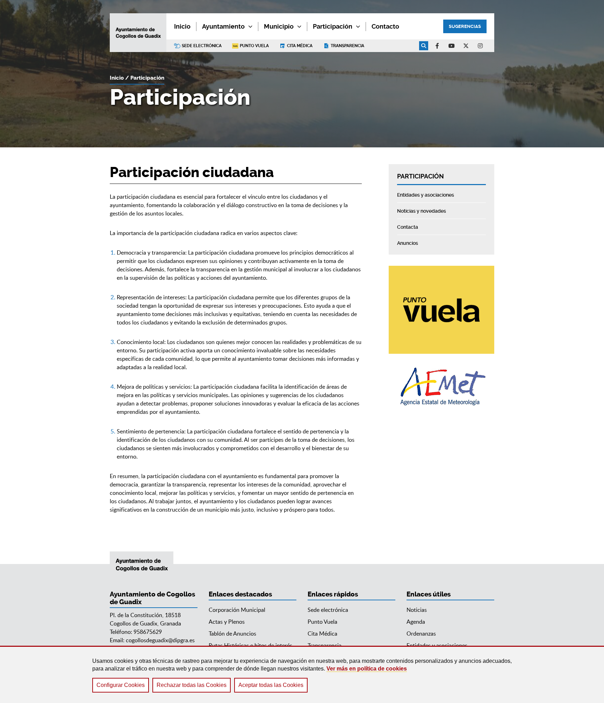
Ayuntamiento (223, 26)
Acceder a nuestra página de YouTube (451, 45)
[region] (302, 674)
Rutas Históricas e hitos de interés (250, 645)
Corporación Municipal (237, 610)
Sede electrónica (202, 45)
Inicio (117, 78)
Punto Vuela (254, 45)
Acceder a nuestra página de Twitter (466, 45)
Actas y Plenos (227, 621)
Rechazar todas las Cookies (191, 685)
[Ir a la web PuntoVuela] (441, 310)
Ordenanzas (421, 633)
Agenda (416, 621)
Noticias (417, 610)
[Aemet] (441, 386)
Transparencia (347, 45)
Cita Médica (322, 633)
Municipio (279, 26)
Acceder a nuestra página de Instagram (480, 45)
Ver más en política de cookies (366, 669)
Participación (332, 26)
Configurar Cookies (120, 685)
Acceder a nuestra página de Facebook (437, 45)
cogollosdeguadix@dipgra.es (160, 640)
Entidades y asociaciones (437, 645)
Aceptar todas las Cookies (270, 685)
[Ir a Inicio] (138, 33)
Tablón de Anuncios (232, 633)
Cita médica (299, 45)
